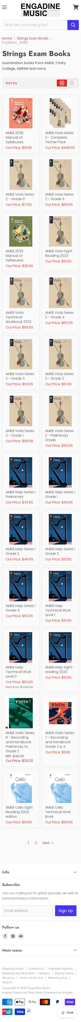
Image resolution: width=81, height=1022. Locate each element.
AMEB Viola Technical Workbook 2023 (18, 317)
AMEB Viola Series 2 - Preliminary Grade (59, 435)
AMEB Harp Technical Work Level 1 (58, 610)
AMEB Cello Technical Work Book (58, 812)
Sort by (11, 83)
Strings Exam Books (33, 38)
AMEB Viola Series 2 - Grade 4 (59, 315)
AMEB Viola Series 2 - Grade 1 (20, 433)
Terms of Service (31, 978)
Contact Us (36, 969)
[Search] (73, 25)
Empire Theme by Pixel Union (22, 992)
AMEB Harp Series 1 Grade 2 (20, 551)
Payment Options (61, 969)
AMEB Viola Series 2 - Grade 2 (59, 376)
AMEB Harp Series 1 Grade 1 (60, 494)
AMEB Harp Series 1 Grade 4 (20, 608)
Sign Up (66, 910)
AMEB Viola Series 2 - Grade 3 (20, 376)
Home (7, 38)
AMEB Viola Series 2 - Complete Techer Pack (59, 137)
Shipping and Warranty (18, 973)
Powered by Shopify (58, 992)
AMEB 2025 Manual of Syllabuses (14, 256)
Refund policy (57, 978)
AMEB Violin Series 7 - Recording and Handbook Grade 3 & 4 (59, 739)
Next (47, 842)
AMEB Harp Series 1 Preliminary (20, 494)
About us (8, 978)
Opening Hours (13, 969)
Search (7, 982)
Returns (44, 973)
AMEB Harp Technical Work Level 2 (18, 672)
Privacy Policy (64, 973)
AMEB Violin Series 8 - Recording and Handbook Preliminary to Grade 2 (20, 742)
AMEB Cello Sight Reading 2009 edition (19, 812)
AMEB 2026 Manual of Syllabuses (14, 137)
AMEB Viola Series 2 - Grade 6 (20, 196)
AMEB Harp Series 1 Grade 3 (60, 551)
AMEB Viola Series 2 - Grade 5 (59, 196)
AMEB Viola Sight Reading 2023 (58, 253)
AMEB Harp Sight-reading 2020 (59, 669)
